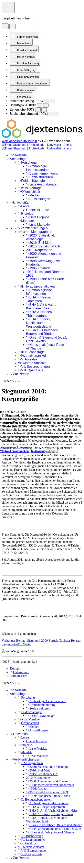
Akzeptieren (8, 447)
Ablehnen (22, 447)
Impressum (38, 451)
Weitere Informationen (14, 451)
